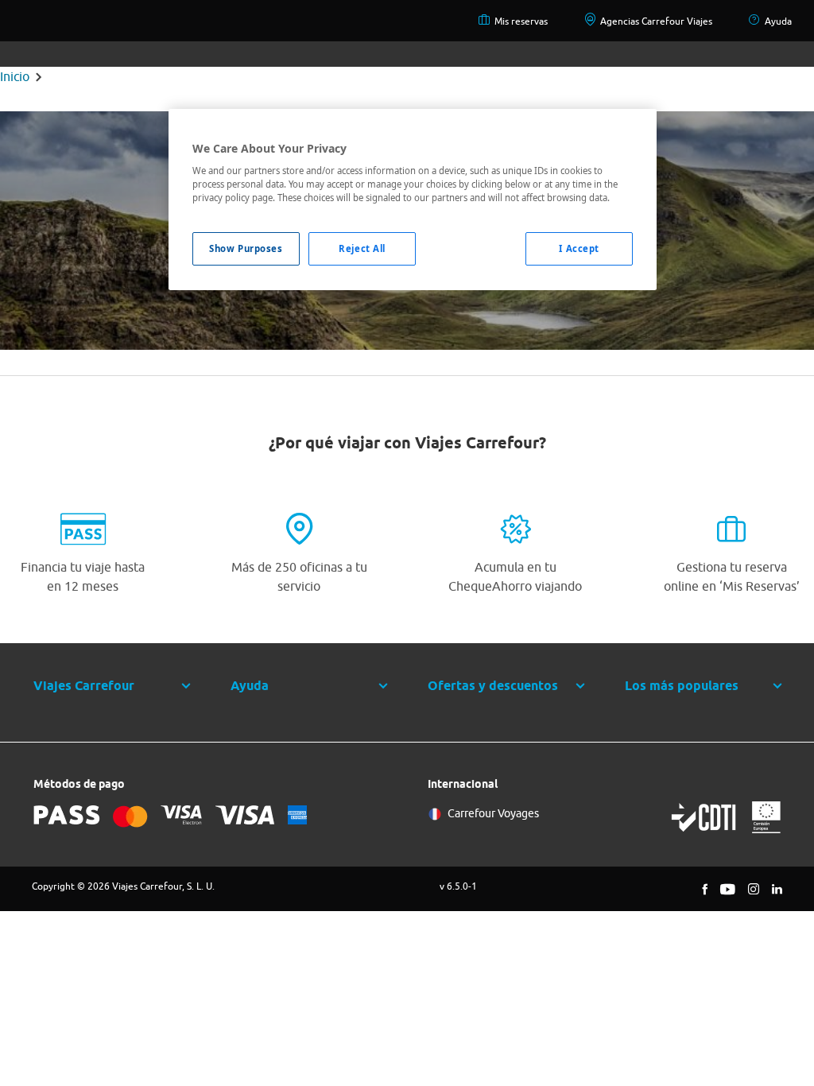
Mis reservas (521, 21)
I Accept (579, 248)
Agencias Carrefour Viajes (656, 21)
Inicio (14, 76)
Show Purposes (245, 248)
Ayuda (778, 21)
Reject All (362, 248)
